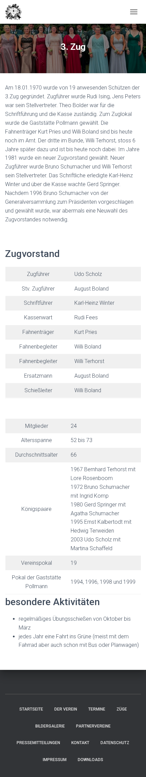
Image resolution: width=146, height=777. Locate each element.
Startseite (31, 709)
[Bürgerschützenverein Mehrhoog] (16, 11)
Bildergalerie (50, 726)
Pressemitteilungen (38, 742)
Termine (96, 709)
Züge (121, 709)
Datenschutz (115, 742)
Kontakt (80, 742)
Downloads (90, 759)
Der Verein (65, 709)
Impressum (55, 759)
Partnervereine (93, 726)
